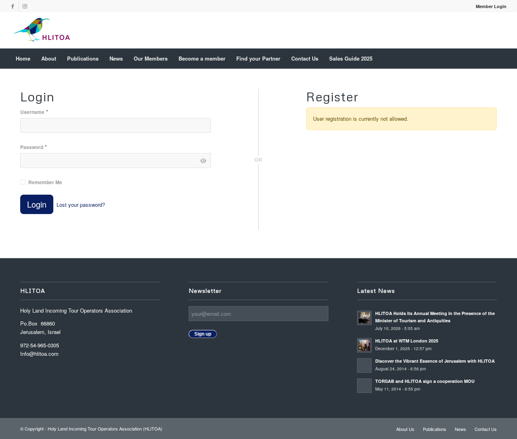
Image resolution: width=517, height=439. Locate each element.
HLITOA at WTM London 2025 (406, 341)
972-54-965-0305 (39, 345)
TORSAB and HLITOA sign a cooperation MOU (425, 381)
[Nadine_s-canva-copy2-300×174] (42, 30)
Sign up (202, 334)
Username (34, 112)
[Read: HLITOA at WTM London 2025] (364, 345)
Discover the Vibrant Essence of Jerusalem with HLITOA (435, 361)
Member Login (491, 6)
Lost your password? (81, 204)
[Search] (501, 58)
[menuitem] (489, 6)
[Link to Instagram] (25, 6)
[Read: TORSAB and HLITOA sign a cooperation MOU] (364, 385)
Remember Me (45, 182)
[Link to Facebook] (13, 6)
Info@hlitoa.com (39, 353)
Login (36, 204)
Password (33, 147)
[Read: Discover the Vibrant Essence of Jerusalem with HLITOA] (364, 365)
